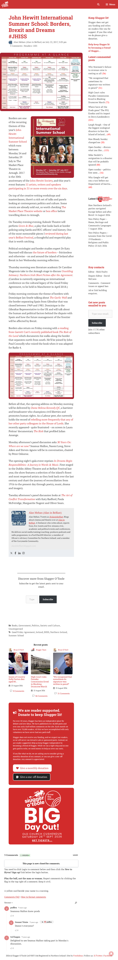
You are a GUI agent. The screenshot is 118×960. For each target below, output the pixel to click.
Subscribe (48, 599)
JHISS (46, 632)
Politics (35, 625)
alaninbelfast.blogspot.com (24, 545)
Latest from (95, 198)
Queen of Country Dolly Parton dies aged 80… (17, 679)
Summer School (16, 635)
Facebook (108, 955)
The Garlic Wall (58, 297)
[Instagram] (23, 553)
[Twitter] (11, 553)
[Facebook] (15, 553)
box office (51, 211)
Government (25, 625)
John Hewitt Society (41, 180)
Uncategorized (16, 628)
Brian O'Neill (19, 650)
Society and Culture (50, 625)
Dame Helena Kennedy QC (45, 408)
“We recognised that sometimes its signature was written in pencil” (62, 680)
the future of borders (45, 252)
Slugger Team (41, 650)
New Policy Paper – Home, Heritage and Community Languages (99, 222)
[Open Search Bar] (98, 4)
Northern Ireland (58, 632)
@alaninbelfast (56, 516)
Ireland (39, 632)
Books (15, 625)
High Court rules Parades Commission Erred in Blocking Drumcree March (40, 681)
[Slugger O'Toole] (4, 4)
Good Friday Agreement (23, 632)
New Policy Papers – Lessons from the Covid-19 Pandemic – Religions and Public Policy (100, 239)
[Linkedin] (19, 553)
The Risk (38, 431)
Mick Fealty (102, 271)
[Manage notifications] (111, 953)
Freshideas (78, 955)
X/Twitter (98, 955)
